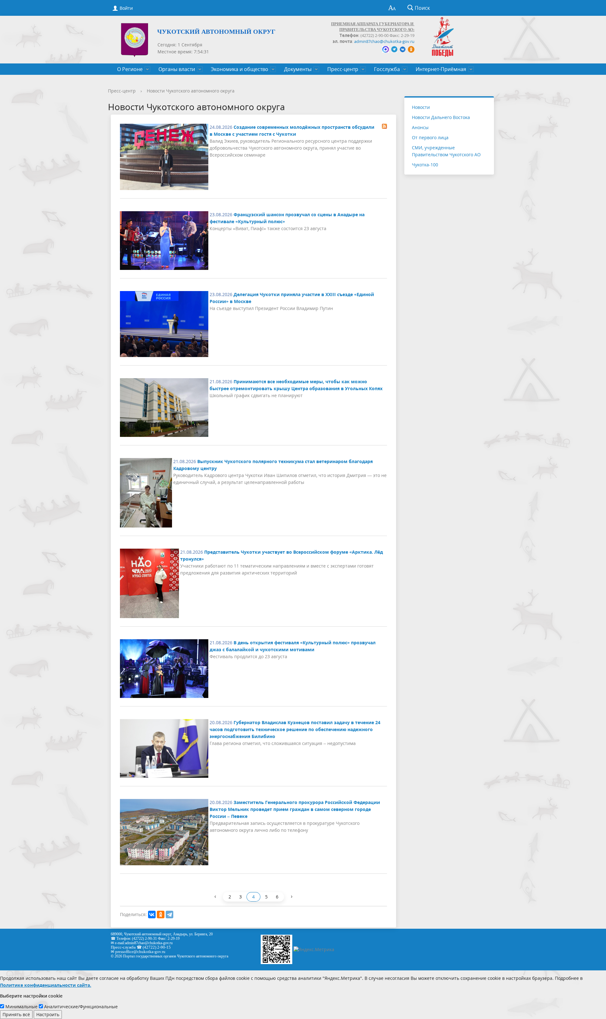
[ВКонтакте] (152, 914)
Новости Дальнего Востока (441, 117)
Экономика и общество (239, 69)
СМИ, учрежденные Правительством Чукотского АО (446, 151)
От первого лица (430, 137)
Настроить (47, 1014)
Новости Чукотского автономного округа (191, 91)
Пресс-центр (342, 69)
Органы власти (176, 69)
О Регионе (130, 69)
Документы (298, 69)
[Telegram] (169, 914)
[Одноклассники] (160, 914)
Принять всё (16, 1014)
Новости (421, 107)
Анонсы (420, 127)
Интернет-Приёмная (441, 69)
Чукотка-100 (425, 165)
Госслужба (387, 69)
